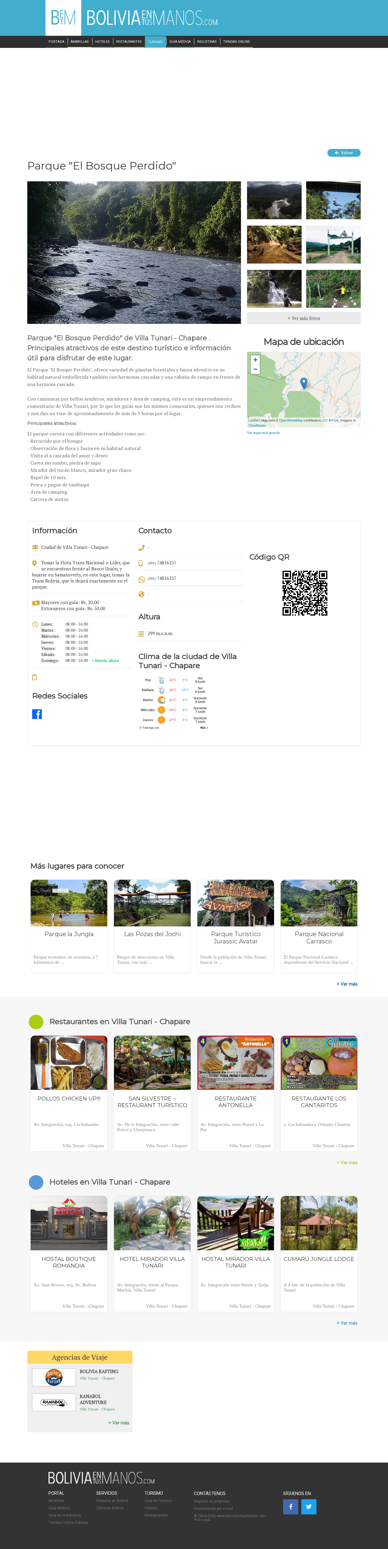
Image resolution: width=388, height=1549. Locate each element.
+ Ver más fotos (304, 318)
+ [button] (255, 360)
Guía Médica (58, 1508)
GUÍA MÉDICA (180, 41)
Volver (346, 152)
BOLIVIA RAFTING (99, 1371)
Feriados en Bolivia (112, 1501)
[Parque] (37, 718)
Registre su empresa (211, 1501)
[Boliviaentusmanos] (63, 23)
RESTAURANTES (129, 41)
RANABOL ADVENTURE (93, 1399)
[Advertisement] (194, 93)
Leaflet (254, 420)
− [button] (255, 369)
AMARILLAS (80, 41)
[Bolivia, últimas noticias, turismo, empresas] (101, 1482)
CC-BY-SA (330, 420)
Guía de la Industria (64, 1515)
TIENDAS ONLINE (236, 41)
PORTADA (56, 41)
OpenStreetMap (291, 420)
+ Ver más (347, 984)
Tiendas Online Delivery (68, 1522)
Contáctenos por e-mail (213, 1509)
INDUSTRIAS (207, 41)
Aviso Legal (202, 1519)
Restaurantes (156, 1515)
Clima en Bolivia (109, 1508)
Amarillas (56, 1501)
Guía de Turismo (158, 1501)
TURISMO (155, 42)
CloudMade (257, 425)
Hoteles (151, 1508)
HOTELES (102, 41)
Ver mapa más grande (263, 433)
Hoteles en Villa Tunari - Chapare (109, 1181)
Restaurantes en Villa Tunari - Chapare (119, 1021)
